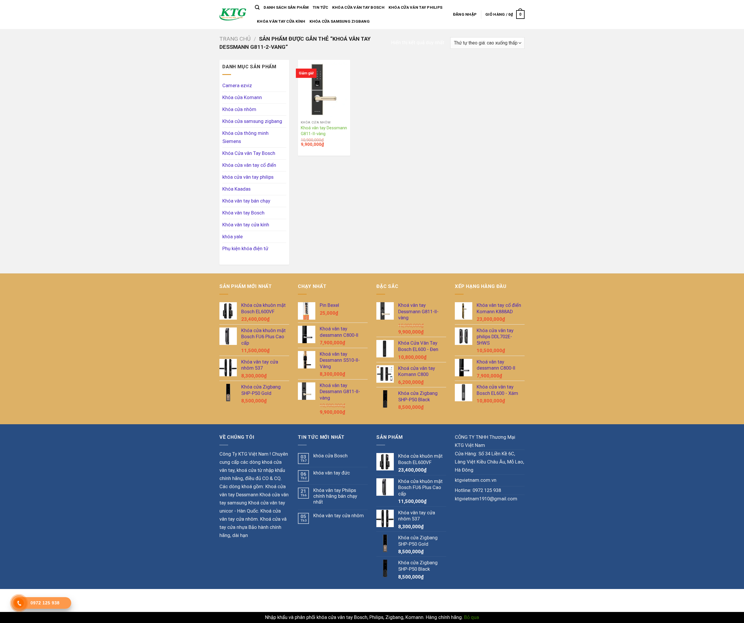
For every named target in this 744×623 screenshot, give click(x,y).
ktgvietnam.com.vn (475, 480)
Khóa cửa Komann (242, 97)
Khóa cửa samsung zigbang (340, 21)
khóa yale (232, 236)
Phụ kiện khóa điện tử (245, 248)
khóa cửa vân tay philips (415, 7)
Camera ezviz (237, 85)
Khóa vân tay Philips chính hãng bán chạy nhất (335, 496)
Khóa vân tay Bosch (243, 213)
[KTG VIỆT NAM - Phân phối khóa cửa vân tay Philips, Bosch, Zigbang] (232, 14)
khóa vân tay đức (331, 473)
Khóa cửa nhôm (239, 109)
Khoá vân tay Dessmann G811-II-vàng (324, 130)
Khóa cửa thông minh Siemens (245, 137)
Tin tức (320, 7)
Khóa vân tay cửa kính (281, 21)
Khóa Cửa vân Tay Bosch (358, 7)
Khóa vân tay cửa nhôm (338, 515)
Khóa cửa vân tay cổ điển (249, 165)
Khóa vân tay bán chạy (246, 201)
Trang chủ (235, 38)
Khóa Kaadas (236, 189)
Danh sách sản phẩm (286, 7)
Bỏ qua (471, 617)
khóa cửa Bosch (330, 456)
